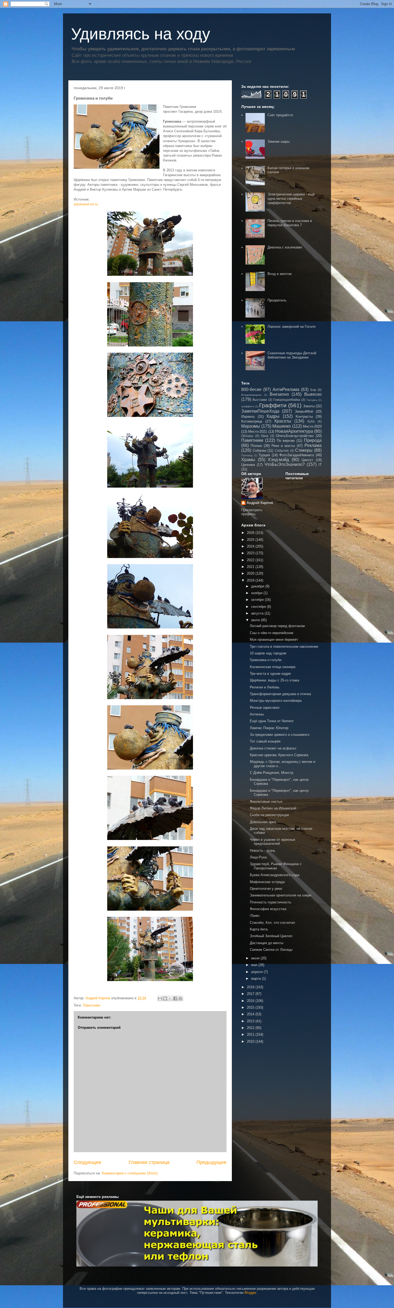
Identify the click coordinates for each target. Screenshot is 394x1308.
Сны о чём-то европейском (271, 633)
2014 (251, 1014)
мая (254, 965)
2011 (251, 1034)
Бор (313, 389)
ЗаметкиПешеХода (260, 411)
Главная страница (149, 1162)
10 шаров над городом (268, 653)
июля (256, 620)
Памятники (91, 1005)
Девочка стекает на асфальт (273, 748)
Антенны (257, 714)
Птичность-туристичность (270, 902)
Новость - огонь (262, 851)
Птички (256, 446)
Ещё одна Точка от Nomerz (272, 721)
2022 (251, 560)
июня (256, 958)
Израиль (248, 416)
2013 (251, 1021)
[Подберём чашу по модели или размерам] (197, 1233)
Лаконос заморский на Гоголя (291, 327)
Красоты (282, 421)
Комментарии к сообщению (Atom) (130, 1173)
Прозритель (277, 300)
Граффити (273, 405)
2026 (251, 533)
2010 (251, 1041)
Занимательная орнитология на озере (280, 895)
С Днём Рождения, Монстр (271, 773)
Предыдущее (211, 1162)
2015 (251, 1007)
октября (258, 600)
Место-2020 (312, 426)
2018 (251, 987)
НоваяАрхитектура (294, 431)
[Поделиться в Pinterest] (180, 998)
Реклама (313, 445)
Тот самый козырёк (265, 741)
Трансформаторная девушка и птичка (280, 694)
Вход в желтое (279, 274)
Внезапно (279, 394)
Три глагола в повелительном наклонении (284, 646)
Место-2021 (257, 431)
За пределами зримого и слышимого (279, 735)
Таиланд (246, 455)
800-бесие (251, 389)
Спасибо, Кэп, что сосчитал (272, 923)
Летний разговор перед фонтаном (277, 626)
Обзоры (247, 436)
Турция (264, 455)
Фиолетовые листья (266, 802)
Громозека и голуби (265, 660)
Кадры (273, 416)
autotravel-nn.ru (86, 204)
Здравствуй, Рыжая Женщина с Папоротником (276, 866)
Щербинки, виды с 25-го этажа (274, 680)
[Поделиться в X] (170, 998)
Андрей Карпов (260, 503)
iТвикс (255, 916)
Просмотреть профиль (251, 512)
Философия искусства (268, 909)
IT (320, 465)
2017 (251, 994)
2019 (251, 580)
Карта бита (258, 929)
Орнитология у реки (266, 889)
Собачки (259, 450)
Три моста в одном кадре (270, 674)
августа (258, 613)
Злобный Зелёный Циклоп (271, 936)
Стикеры (304, 450)
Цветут (307, 460)
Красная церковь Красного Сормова (279, 755)
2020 (251, 573)
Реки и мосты (283, 446)
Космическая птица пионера (272, 667)
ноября (257, 593)
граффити (247, 406)
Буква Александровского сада (274, 875)
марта (256, 979)
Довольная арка (263, 822)
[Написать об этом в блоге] (165, 998)
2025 (251, 540)
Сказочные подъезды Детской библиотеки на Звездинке (291, 355)
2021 (251, 567)
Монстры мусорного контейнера (276, 701)
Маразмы (250, 426)
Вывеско (313, 394)
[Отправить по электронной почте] (160, 998)
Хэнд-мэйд (278, 459)
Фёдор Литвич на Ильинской (273, 808)
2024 (251, 546)
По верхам (286, 441)
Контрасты (304, 416)
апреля (257, 972)
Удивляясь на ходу (140, 34)
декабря (258, 586)
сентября (259, 607)
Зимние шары (278, 142)
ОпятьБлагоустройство (295, 436)
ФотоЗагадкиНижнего (296, 455)
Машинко (281, 426)
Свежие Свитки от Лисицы (271, 950)
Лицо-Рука (258, 857)
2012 (251, 1028)
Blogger (250, 1293)
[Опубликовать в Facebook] (175, 998)
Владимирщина (251, 394)
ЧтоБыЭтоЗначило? (285, 464)
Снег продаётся (280, 115)
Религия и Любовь (265, 687)
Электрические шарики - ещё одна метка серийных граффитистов (291, 198)
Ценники (248, 465)
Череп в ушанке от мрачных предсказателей (272, 842)
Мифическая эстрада (267, 882)
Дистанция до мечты (266, 943)
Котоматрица (251, 421)
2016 (251, 1001)
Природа (313, 440)
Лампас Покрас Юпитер (269, 728)
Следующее (87, 1162)
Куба (311, 421)
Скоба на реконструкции (269, 815)
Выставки (259, 399)
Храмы (248, 459)
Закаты (309, 406)
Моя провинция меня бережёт (274, 640)
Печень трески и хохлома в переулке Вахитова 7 (289, 223)
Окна (264, 436)
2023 (251, 553)
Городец (312, 399)
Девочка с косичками (284, 247)
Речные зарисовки (264, 708)
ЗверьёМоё (304, 411)
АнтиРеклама (286, 389)
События (282, 450)
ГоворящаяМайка (286, 399)
